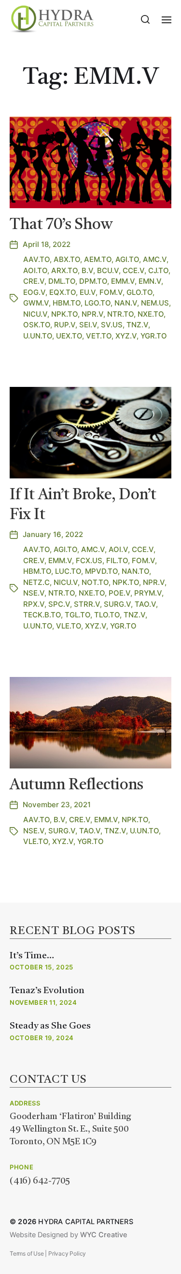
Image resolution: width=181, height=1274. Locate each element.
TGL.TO (77, 614)
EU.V (88, 292)
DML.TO (61, 281)
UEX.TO (69, 335)
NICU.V (35, 314)
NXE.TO (151, 314)
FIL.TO (117, 560)
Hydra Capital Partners (85, 1221)
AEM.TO (97, 259)
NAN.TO (135, 571)
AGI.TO (127, 259)
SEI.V (88, 324)
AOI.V (118, 549)
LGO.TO (97, 302)
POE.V (119, 593)
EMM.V (123, 281)
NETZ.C (36, 582)
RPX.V (33, 604)
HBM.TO (67, 302)
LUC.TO (68, 571)
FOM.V (111, 292)
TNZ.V (137, 324)
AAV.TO (36, 259)
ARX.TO (64, 270)
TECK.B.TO (42, 614)
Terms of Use (27, 1253)
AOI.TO (35, 270)
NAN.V (125, 302)
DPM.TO (93, 281)
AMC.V (155, 259)
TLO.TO (107, 614)
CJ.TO (158, 270)
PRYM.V (148, 593)
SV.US (112, 324)
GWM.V (36, 302)
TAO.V (145, 604)
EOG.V (34, 292)
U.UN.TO (37, 335)
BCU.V (108, 270)
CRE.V (33, 281)
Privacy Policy (67, 1253)
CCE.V (133, 270)
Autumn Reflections (76, 785)
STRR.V (87, 604)
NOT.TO (95, 582)
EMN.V (150, 281)
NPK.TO (64, 314)
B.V (87, 270)
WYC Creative (103, 1234)
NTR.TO (120, 314)
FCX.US (89, 560)
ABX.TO (67, 259)
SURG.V (117, 604)
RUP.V (64, 324)
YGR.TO (153, 335)
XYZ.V (126, 335)
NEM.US (155, 302)
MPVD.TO (101, 571)
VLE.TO (68, 625)
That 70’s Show (61, 225)
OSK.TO (36, 324)
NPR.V (92, 314)
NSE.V (33, 593)
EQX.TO (62, 292)
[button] (145, 19)
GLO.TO (139, 292)
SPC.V (59, 604)
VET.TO (98, 335)
